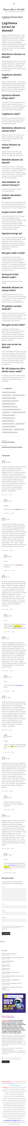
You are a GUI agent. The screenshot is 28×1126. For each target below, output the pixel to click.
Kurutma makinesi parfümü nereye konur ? (11, 972)
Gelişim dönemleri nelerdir (9, 418)
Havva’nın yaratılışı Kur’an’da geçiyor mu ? (11, 979)
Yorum (3, 887)
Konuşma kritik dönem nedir (9, 426)
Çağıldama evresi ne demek (19, 412)
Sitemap (2, 941)
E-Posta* (4, 910)
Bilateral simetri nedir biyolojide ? (9, 953)
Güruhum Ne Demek (8, 442)
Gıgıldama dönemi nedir (8, 421)
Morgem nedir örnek (18, 429)
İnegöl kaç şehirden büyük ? (8, 961)
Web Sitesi (4, 917)
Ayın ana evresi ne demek (18, 395)
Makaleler (9, 388)
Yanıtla (10, 494)
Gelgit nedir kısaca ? (6, 965)
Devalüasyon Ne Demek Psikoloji (12, 447)
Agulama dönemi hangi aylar (9, 392)
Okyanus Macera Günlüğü (14, 9)
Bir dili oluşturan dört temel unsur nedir (11, 409)
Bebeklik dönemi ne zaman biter (10, 406)
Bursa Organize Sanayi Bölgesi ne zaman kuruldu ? (13, 976)
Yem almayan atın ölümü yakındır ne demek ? (12, 983)
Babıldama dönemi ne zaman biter (10, 401)
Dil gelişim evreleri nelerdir (9, 415)
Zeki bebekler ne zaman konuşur (10, 432)
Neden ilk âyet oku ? (6, 968)
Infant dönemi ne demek (8, 423)
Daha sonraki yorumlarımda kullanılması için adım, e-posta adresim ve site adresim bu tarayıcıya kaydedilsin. (13, 928)
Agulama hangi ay (6, 395)
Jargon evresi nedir (20, 423)
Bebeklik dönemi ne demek (9, 403)
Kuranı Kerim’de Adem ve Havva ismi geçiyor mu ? (13, 957)
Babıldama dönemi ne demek (9, 398)
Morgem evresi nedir (7, 429)
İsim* (3, 904)
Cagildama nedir (6, 412)
